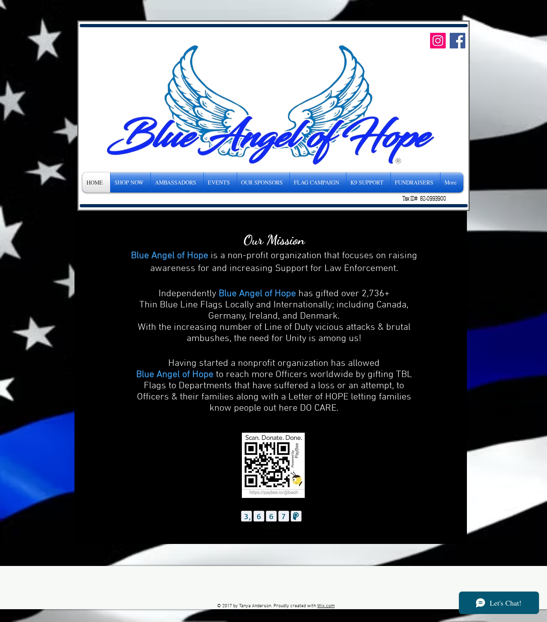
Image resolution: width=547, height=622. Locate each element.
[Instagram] (438, 40)
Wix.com (326, 606)
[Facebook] (457, 40)
